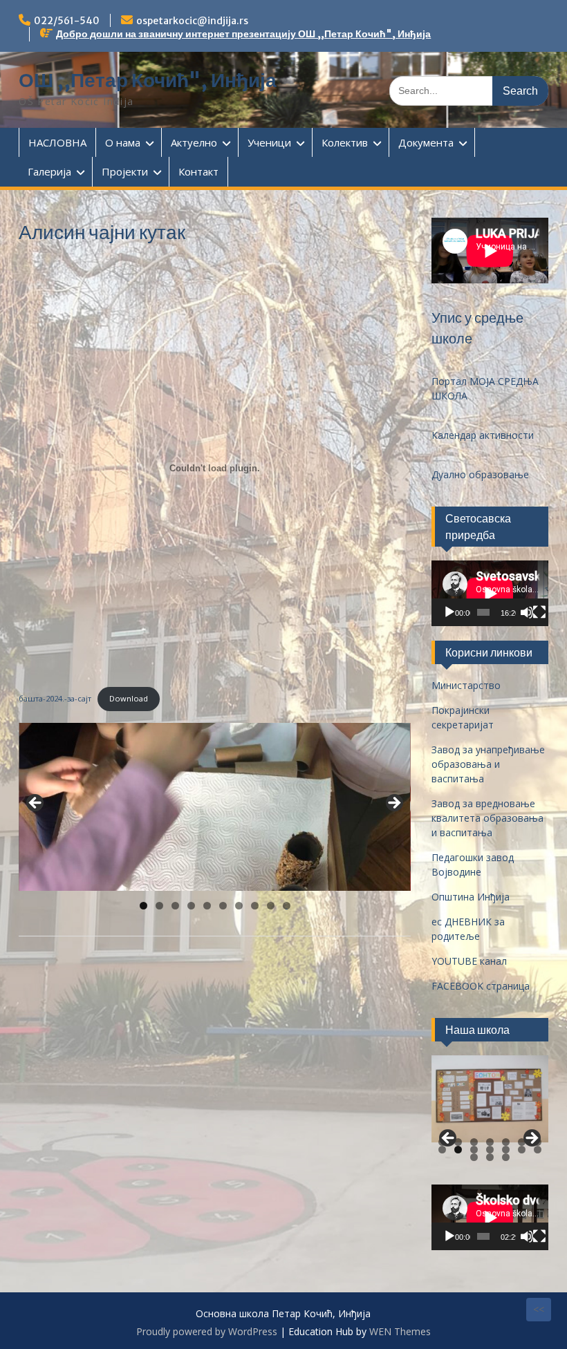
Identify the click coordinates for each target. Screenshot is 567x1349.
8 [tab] (255, 905)
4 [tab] (191, 905)
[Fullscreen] (539, 612)
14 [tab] (538, 1149)
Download (128, 698)
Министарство (466, 685)
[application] (489, 593)
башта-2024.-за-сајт (55, 698)
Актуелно (194, 142)
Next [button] (393, 803)
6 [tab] (223, 905)
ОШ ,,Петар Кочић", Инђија (148, 80)
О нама (122, 142)
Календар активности (482, 435)
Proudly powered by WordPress (206, 1331)
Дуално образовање (480, 474)
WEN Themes (400, 1331)
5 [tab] (207, 905)
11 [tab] (490, 1149)
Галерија (49, 171)
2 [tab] (159, 905)
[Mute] (527, 612)
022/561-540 (67, 21)
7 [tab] (239, 905)
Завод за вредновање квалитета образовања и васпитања (487, 818)
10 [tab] (287, 905)
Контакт (198, 171)
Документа (426, 142)
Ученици (269, 142)
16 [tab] (490, 1157)
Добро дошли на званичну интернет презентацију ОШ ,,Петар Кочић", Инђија (243, 34)
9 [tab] (271, 905)
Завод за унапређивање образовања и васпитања (488, 764)
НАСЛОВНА (57, 142)
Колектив (345, 142)
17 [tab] (506, 1157)
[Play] (449, 612)
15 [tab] (474, 1157)
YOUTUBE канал (469, 961)
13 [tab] (522, 1149)
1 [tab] (143, 905)
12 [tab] (506, 1149)
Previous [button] (36, 803)
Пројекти (125, 171)
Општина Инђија (470, 896)
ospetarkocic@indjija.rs (192, 21)
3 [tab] (175, 905)
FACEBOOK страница (480, 985)
